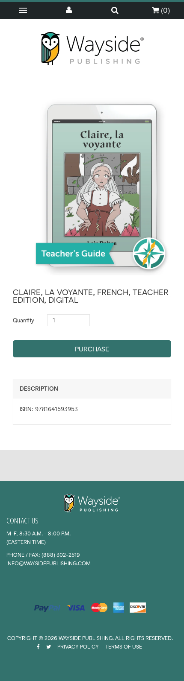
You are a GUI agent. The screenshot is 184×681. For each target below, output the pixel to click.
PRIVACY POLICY (78, 646)
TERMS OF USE (123, 646)
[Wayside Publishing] (92, 48)
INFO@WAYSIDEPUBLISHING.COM (48, 563)
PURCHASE (92, 349)
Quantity (23, 320)
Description (39, 388)
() (164, 10)
